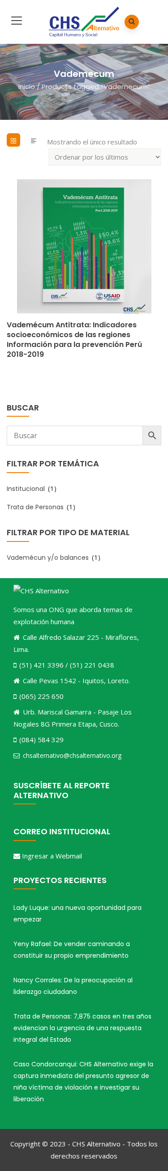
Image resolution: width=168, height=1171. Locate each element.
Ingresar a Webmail (52, 855)
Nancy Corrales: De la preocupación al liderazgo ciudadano (73, 986)
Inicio (26, 86)
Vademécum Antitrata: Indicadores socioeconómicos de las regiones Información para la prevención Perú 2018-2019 (74, 339)
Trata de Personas (35, 507)
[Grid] (13, 140)
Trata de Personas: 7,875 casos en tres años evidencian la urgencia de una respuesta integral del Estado (82, 1028)
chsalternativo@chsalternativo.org (72, 755)
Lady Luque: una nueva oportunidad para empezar (77, 913)
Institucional (26, 488)
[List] (33, 140)
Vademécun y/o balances (48, 557)
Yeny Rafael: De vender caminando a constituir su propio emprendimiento (71, 949)
